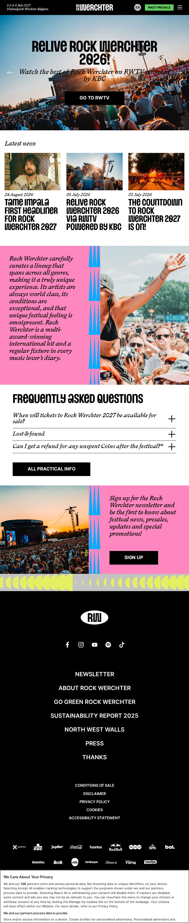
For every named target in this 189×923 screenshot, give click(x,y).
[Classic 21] (111, 862)
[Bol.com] (170, 847)
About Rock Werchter (95, 688)
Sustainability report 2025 (94, 715)
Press (95, 743)
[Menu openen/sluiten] (179, 7)
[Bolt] (58, 862)
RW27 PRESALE (159, 7)
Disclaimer (94, 793)
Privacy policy (95, 801)
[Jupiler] (57, 847)
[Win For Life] (135, 847)
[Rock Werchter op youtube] (94, 645)
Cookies (94, 809)
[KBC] (38, 847)
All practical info (51, 469)
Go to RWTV (94, 98)
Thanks (94, 757)
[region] (94, 896)
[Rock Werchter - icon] (94, 617)
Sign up (133, 557)
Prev (10, 72)
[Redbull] (115, 847)
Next (179, 72)
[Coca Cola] (76, 847)
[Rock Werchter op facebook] (67, 645)
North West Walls (94, 729)
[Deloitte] (38, 862)
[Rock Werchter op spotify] (108, 645)
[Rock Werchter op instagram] (81, 645)
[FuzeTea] (96, 847)
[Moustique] (150, 862)
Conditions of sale (94, 785)
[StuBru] (75, 862)
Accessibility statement (94, 818)
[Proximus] (19, 847)
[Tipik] (131, 862)
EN (138, 7)
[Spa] (152, 847)
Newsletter (94, 674)
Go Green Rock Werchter (94, 701)
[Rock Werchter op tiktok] (122, 645)
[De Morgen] (91, 862)
